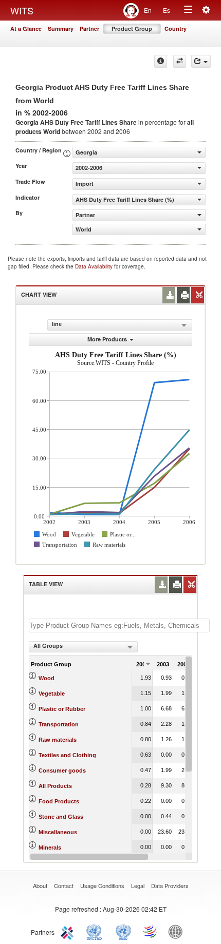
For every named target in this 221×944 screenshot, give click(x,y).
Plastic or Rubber (62, 709)
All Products (55, 786)
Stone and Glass (61, 817)
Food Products (59, 801)
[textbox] (119, 625)
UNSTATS (123, 931)
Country (175, 28)
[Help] (160, 61)
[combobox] (83, 646)
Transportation (59, 724)
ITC (69, 931)
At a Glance (26, 28)
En (148, 10)
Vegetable (52, 693)
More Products (107, 339)
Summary (60, 28)
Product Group (132, 28)
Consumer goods (62, 770)
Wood (46, 678)
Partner (89, 28)
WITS (21, 10)
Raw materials (58, 740)
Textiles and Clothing (67, 755)
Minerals (50, 847)
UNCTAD (96, 931)
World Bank (178, 931)
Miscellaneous (58, 832)
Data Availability (94, 266)
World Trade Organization (150, 931)
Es (166, 10)
